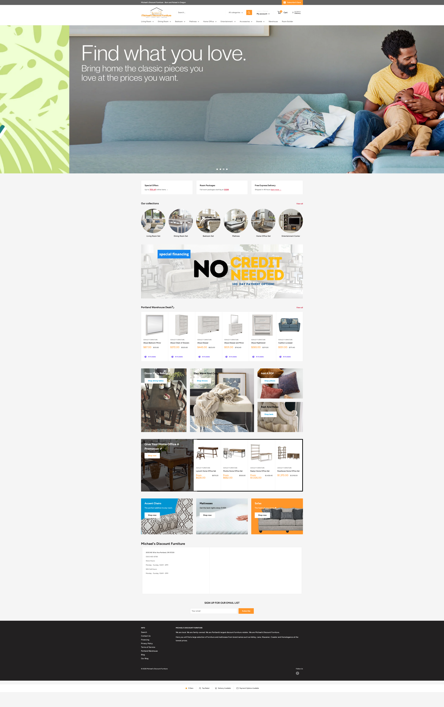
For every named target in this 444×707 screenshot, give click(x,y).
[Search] (249, 12)
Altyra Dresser (202, 343)
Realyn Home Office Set (260, 471)
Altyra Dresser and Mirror (234, 343)
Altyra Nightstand (258, 343)
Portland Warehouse (149, 651)
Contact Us (145, 636)
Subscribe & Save (294, 2)
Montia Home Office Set (233, 471)
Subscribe (246, 611)
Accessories (245, 21)
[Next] (303, 221)
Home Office (208, 21)
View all (299, 204)
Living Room (146, 21)
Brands (259, 21)
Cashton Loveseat (285, 343)
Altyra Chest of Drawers (179, 343)
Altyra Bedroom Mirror (152, 343)
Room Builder (287, 21)
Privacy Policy (147, 643)
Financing (145, 640)
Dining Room (163, 21)
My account (262, 14)
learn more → (276, 190)
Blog (143, 655)
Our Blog (144, 658)
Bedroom (179, 21)
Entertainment (227, 21)
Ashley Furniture (150, 340)
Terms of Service (148, 647)
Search (144, 632)
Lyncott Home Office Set (206, 471)
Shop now (152, 455)
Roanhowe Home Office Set (288, 471)
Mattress (193, 21)
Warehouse (273, 21)
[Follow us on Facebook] (297, 673)
